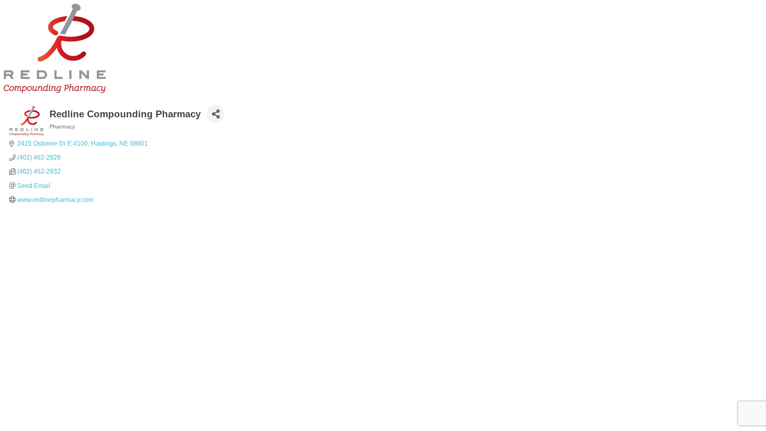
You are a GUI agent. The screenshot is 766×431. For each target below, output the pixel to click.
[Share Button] (216, 114)
